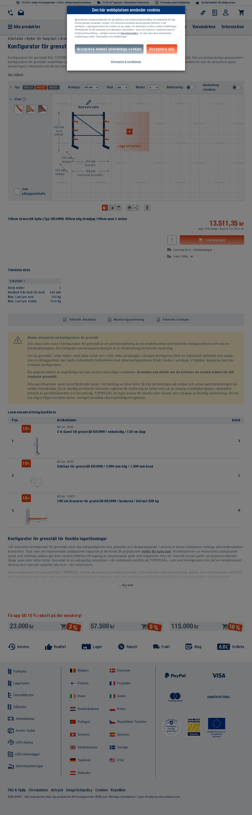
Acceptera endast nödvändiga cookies (109, 49)
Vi (76, 19)
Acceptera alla (161, 49)
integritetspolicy (129, 33)
